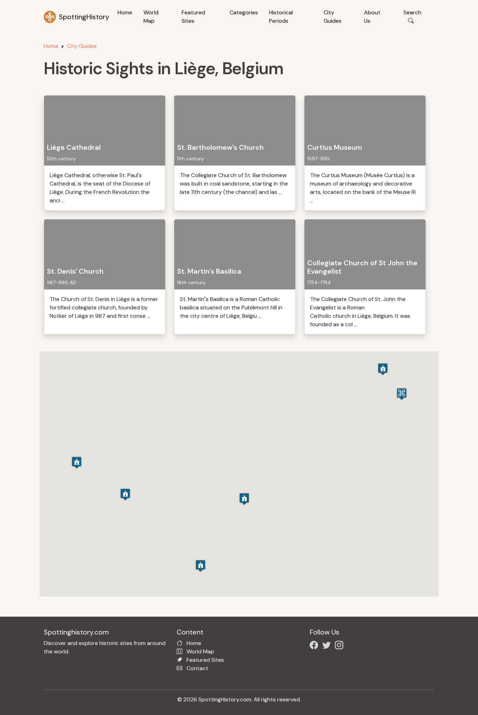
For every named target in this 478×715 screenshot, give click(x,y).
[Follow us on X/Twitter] (327, 646)
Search (412, 12)
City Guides (333, 16)
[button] (200, 565)
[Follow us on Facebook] (315, 646)
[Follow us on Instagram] (340, 646)
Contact (197, 668)
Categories (244, 12)
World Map (151, 16)
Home (125, 12)
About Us (372, 16)
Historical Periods (281, 16)
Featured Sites (193, 16)
